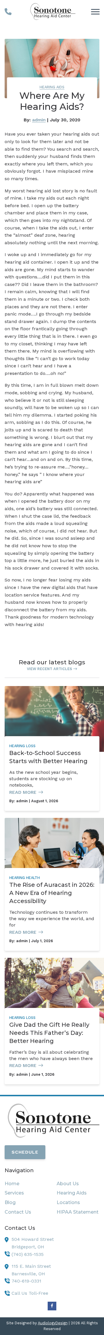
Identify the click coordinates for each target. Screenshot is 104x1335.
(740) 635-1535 (28, 1254)
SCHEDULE (25, 1152)
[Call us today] (8, 11)
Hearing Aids (52, 87)
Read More (22, 792)
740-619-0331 (26, 1281)
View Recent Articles (49, 669)
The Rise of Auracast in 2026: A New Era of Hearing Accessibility (51, 892)
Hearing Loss (22, 746)
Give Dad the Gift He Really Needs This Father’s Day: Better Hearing (49, 1032)
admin (39, 120)
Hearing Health (24, 878)
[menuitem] (26, 1184)
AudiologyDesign (53, 1323)
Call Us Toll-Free (30, 1293)
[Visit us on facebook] (52, 1306)
